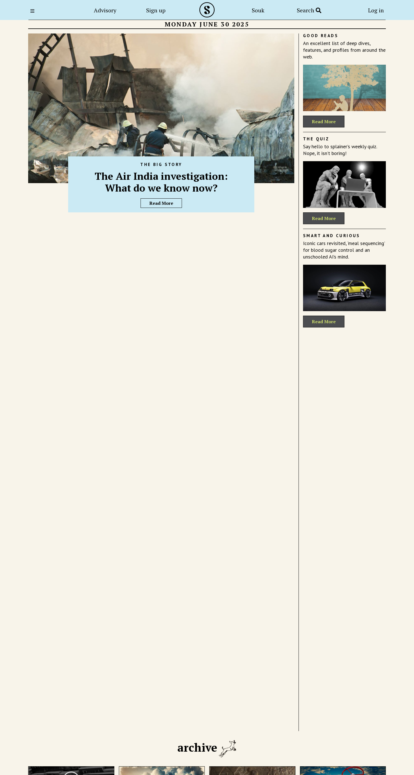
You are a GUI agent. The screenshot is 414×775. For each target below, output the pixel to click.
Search (306, 10)
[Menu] (34, 11)
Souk (258, 10)
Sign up (156, 10)
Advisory (105, 10)
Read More (161, 203)
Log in (376, 10)
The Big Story (161, 164)
